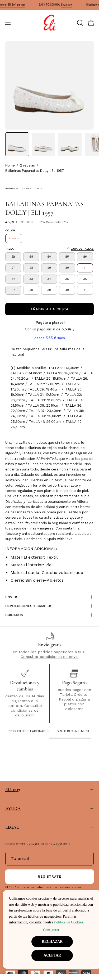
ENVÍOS (11, 597)
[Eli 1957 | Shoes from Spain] (49, 23)
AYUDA (13, 808)
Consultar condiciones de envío (50, 656)
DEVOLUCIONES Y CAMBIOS (28, 606)
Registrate (49, 876)
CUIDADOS (14, 615)
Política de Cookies (68, 922)
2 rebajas (27, 165)
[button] (79, 22)
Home (10, 165)
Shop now (66, 4)
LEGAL (12, 827)
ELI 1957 (12, 789)
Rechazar (52, 942)
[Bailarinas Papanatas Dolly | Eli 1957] (17, 144)
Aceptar (52, 955)
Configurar (51, 930)
